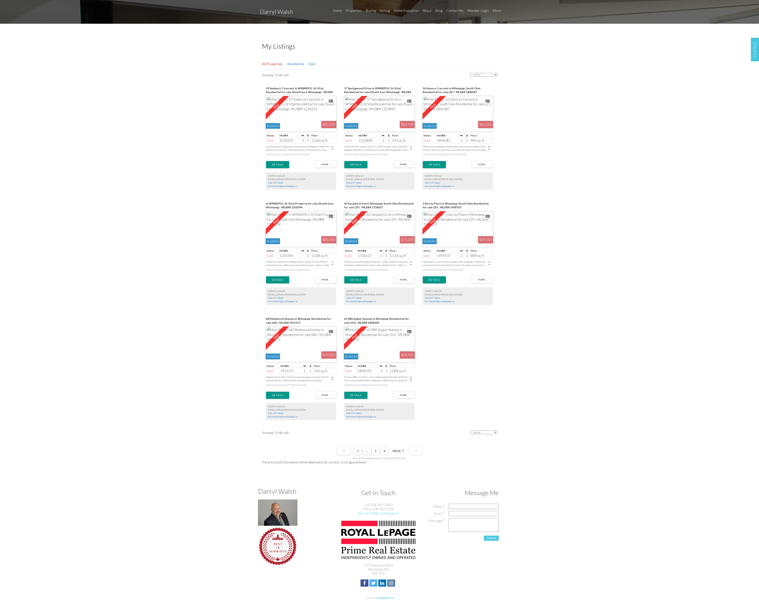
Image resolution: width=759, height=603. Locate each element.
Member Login (478, 10)
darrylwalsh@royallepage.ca (282, 186)
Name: (438, 506)
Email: (438, 513)
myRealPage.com (385, 597)
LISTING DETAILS (277, 164)
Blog (438, 10)
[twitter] (373, 583)
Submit (491, 538)
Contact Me (455, 10)
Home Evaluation (406, 10)
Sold (312, 64)
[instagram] (391, 583)
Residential (295, 64)
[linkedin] (382, 583)
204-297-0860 (275, 182)
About (427, 10)
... (367, 451)
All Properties (272, 64)
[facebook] (365, 583)
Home (337, 10)
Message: (436, 521)
